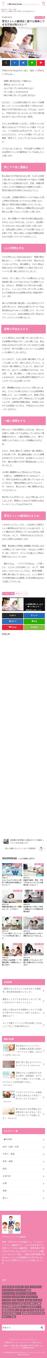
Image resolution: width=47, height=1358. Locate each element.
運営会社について (12, 1342)
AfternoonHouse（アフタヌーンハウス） (28, 1352)
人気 (25, 1303)
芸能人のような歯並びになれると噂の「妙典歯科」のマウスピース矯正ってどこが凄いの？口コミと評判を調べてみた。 (22, 1079)
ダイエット (31, 1293)
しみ (26, 1287)
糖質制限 (26, 1313)
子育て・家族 (9, 593)
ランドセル (6, 1303)
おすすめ (10, 1287)
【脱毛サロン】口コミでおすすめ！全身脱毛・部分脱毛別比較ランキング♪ (22, 990)
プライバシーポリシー (29, 1339)
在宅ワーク (36, 1307)
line (4, 1287)
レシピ (14, 1303)
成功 (36, 1310)
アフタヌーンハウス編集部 (14, 1237)
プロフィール (14, 1339)
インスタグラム (35, 1287)
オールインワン (8, 1290)
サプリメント (21, 1293)
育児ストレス (22, 593)
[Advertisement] (23, 736)
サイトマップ (25, 1342)
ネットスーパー (31, 1297)
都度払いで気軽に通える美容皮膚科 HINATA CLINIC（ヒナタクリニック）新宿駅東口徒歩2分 (23, 1347)
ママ (13, 1300)
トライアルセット (18, 1297)
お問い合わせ (36, 1342)
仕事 (5, 1183)
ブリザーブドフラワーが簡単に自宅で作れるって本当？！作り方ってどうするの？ (22, 1097)
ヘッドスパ (6, 1300)
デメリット (6, 1297)
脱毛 (42, 1313)
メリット (20, 1300)
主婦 (20, 1303)
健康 (38, 1303)
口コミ (23, 1307)
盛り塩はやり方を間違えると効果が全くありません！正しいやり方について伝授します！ (22, 1113)
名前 (29, 1307)
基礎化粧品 (6, 1310)
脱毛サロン (6, 1317)
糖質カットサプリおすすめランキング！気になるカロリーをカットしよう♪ (22, 1000)
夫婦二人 (15, 1310)
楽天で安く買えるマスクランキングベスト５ (29, 1063)
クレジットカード (9, 1293)
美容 (32, 1313)
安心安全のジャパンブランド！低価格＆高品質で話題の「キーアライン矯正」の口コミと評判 (22, 1050)
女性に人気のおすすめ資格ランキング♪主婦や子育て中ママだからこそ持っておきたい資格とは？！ (22, 1012)
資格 (5, 1190)
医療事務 (11, 1307)
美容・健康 (8, 1161)
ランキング (37, 1300)
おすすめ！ (19, 1287)
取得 (17, 1307)
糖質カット (16, 1313)
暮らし (6, 1198)
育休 (37, 1313)
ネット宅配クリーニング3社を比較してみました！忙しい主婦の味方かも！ (22, 1024)
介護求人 (32, 1303)
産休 (4, 1313)
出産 (4, 1307)
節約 (5, 1168)
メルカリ (29, 1300)
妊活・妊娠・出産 (11, 1146)
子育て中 (30, 1310)
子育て (22, 1310)
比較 (41, 1310)
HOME (9, 1139)
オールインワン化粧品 (22, 1290)
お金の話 (7, 1176)
